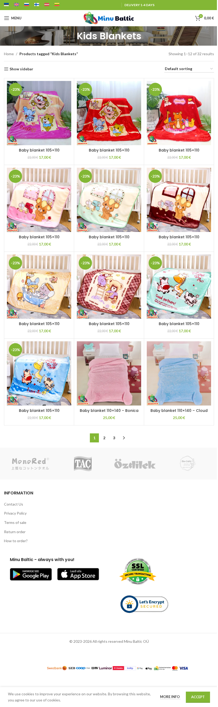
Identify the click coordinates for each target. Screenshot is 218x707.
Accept (198, 697)
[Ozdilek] (135, 463)
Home (9, 53)
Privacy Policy (15, 513)
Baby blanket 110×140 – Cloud (179, 410)
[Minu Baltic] (187, 463)
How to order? (16, 540)
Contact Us (13, 504)
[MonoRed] (30, 463)
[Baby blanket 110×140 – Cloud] (179, 373)
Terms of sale (15, 522)
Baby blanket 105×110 (39, 150)
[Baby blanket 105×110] (39, 113)
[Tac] (83, 463)
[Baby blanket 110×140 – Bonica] (109, 373)
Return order (15, 531)
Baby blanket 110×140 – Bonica (109, 410)
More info (170, 697)
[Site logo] (109, 17)
